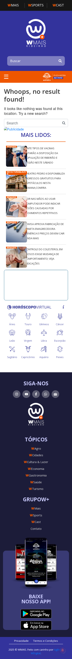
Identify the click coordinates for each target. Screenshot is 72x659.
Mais (13, 5)
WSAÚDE (11, 147)
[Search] (60, 61)
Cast (58, 5)
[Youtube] (26, 394)
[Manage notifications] (62, 650)
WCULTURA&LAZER (16, 173)
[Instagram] (16, 394)
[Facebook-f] (36, 394)
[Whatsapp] (45, 394)
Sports (36, 5)
